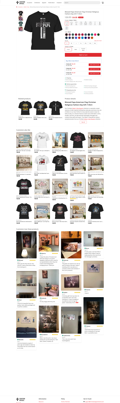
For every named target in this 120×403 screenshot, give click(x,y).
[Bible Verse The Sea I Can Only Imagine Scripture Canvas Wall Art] (24, 140)
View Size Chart (98, 40)
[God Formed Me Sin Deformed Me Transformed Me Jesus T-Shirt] (24, 211)
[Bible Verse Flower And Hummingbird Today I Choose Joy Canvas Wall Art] (96, 186)
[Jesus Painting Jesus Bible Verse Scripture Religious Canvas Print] (60, 140)
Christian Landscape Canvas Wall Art (77, 171)
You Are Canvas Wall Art (93, 149)
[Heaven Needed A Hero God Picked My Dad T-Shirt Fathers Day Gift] (40, 107)
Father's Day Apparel (77, 108)
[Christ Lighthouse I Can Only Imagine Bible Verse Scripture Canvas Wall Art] (42, 211)
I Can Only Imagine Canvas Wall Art (23, 149)
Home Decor (51, 2)
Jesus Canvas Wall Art (56, 149)
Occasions (20, 7)
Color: (68, 32)
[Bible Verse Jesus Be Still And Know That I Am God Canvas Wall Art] (96, 162)
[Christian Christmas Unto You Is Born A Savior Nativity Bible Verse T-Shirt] (96, 211)
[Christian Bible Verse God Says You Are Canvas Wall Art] (42, 186)
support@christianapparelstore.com (94, 401)
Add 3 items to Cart (94, 69)
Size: (83, 40)
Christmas (36, 171)
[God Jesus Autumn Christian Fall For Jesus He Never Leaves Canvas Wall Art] (78, 211)
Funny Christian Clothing (21, 195)
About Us (41, 401)
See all (83, 122)
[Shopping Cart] (103, 3)
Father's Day (26, 7)
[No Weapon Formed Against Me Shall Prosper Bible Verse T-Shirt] (78, 140)
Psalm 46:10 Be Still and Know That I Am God (96, 172)
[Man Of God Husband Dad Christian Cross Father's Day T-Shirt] (56, 107)
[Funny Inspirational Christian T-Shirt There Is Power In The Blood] (24, 186)
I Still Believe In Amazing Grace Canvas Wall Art (60, 196)
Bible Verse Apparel (74, 149)
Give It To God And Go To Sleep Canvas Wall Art (23, 172)
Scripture (59, 2)
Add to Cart (83, 55)
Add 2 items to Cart (94, 64)
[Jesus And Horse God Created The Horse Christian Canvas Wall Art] (78, 162)
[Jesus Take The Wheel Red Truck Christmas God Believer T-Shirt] (42, 162)
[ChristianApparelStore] (16, 7)
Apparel (44, 2)
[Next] (57, 30)
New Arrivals (36, 149)
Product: (71, 20)
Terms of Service (65, 401)
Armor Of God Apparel (56, 171)
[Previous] (30, 30)
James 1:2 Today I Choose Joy (94, 195)
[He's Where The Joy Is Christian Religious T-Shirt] (42, 140)
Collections (37, 2)
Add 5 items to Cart (94, 73)
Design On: (69, 46)
